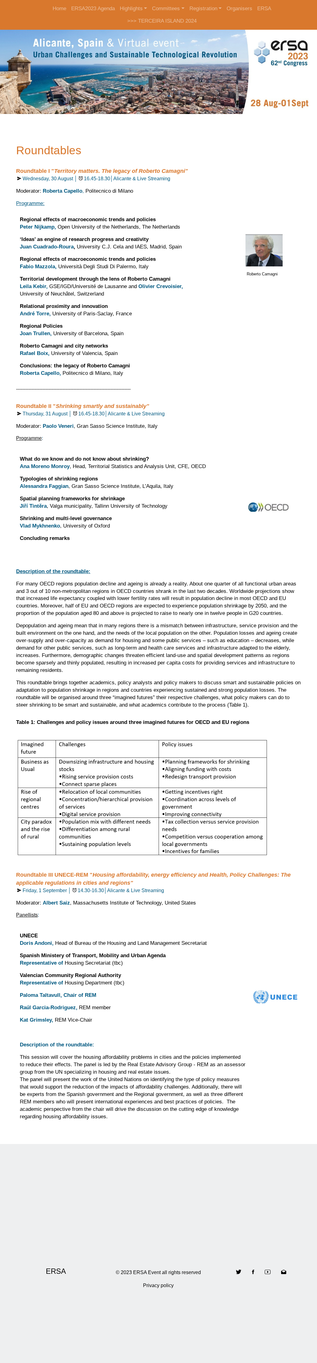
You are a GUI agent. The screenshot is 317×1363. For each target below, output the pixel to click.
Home (59, 8)
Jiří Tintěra (33, 506)
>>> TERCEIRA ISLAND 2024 (162, 21)
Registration (203, 8)
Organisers (239, 8)
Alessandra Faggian (44, 486)
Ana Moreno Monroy (45, 466)
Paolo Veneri (58, 426)
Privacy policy (158, 1285)
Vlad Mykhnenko (40, 526)
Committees (166, 8)
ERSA (264, 8)
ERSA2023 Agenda (93, 8)
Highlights (131, 8)
